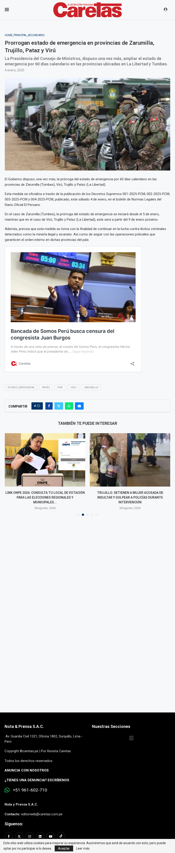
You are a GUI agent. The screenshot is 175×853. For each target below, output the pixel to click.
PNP (60, 387)
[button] (11, 474)
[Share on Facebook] (49, 406)
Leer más (83, 848)
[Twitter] (19, 836)
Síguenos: (14, 823)
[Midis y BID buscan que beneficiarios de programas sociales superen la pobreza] (130, 460)
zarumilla (91, 387)
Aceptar (64, 848)
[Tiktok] (61, 836)
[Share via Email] (79, 406)
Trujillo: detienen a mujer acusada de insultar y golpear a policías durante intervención (45, 497)
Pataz (46, 387)
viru (73, 387)
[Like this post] (38, 406)
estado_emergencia (21, 387)
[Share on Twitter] (58, 406)
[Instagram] (29, 836)
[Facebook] (9, 836)
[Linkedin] (40, 836)
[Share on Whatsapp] (69, 406)
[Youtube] (50, 836)
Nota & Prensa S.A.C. (24, 726)
